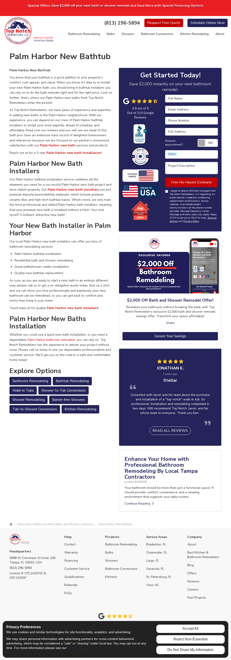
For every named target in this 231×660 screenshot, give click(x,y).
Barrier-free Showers (68, 399)
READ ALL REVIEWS (170, 430)
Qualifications (74, 577)
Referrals (71, 585)
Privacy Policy (191, 221)
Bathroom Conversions (121, 569)
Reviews (193, 581)
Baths (109, 552)
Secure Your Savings (170, 336)
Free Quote (163, 22)
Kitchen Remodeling (80, 409)
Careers (193, 589)
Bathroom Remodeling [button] (84, 34)
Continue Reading (137, 503)
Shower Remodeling (28, 399)
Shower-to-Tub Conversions (63, 390)
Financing (71, 560)
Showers (111, 560)
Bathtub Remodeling (72, 380)
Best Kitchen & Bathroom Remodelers (203, 554)
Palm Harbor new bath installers (73, 189)
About (191, 544)
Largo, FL (152, 560)
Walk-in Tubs (23, 390)
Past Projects (196, 597)
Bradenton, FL (156, 544)
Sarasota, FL (155, 569)
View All (152, 585)
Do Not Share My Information (190, 650)
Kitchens (111, 577)
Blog (190, 565)
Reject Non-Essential (190, 639)
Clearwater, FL (156, 552)
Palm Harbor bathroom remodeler (52, 340)
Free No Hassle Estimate (191, 182)
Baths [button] (111, 34)
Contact (70, 544)
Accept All (190, 628)
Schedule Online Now (207, 22)
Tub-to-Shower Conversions (34, 409)
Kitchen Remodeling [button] (194, 34)
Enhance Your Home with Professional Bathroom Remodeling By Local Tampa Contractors (161, 467)
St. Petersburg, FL (158, 577)
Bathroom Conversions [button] (157, 34)
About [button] (219, 34)
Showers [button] (128, 34)
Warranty (71, 552)
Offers (191, 573)
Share (170, 323)
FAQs (68, 593)
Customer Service (77, 569)
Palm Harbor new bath (57, 145)
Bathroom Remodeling (30, 380)
